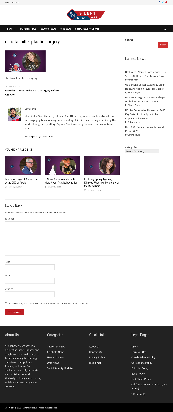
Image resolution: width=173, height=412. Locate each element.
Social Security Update (87, 28)
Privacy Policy (97, 357)
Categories (131, 147)
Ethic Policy (138, 373)
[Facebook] (159, 2)
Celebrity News (55, 352)
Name (8, 262)
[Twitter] (163, 2)
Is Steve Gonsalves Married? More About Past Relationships (61, 181)
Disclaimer (95, 362)
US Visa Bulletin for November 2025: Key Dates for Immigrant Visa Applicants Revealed (145, 114)
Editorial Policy (140, 368)
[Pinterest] (166, 2)
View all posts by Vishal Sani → (39, 136)
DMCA (134, 346)
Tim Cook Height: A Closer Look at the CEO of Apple (22, 181)
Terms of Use (138, 352)
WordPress (52, 407)
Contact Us (95, 352)
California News (27, 28)
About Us (94, 346)
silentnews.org (28, 407)
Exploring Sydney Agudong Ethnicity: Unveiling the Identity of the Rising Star (101, 183)
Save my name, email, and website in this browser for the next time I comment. (49, 303)
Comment (10, 219)
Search (129, 39)
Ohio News (65, 28)
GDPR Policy (138, 393)
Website (9, 289)
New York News (48, 28)
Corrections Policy (141, 362)
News (10, 28)
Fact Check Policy (141, 379)
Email (8, 275)
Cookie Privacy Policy (143, 357)
